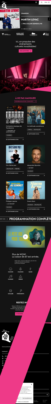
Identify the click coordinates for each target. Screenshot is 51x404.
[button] (31, 384)
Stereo (44, 401)
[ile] (33, 34)
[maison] (46, 34)
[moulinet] (20, 34)
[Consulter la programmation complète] (25, 219)
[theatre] (6, 34)
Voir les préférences (27, 398)
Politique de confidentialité (23, 401)
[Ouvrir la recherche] (41, 2)
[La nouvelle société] (4, 5)
